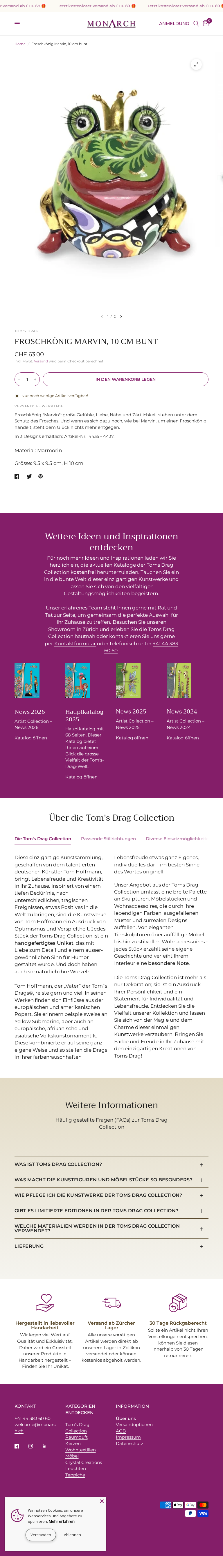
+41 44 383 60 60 (33, 1418)
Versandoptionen (134, 1424)
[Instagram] (34, 1446)
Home (20, 44)
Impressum (128, 1437)
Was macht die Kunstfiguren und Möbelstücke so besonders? (104, 1180)
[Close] (102, 1501)
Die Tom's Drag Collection (43, 838)
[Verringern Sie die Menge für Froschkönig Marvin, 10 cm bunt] (19, 379)
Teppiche (75, 1475)
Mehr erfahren (62, 1521)
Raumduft (76, 1437)
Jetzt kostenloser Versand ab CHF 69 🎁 (84, 6)
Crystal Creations (83, 1462)
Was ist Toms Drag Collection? (58, 1164)
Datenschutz (129, 1443)
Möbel (72, 1456)
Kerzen (73, 1443)
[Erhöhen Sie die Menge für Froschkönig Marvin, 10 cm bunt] (35, 379)
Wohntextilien (80, 1450)
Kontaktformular (75, 643)
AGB (121, 1431)
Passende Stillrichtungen (108, 838)
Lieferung (29, 1246)
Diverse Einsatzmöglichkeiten (179, 838)
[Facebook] (21, 1446)
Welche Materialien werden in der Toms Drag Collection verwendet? (97, 1228)
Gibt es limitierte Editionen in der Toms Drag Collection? (96, 1210)
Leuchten (75, 1468)
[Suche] (196, 23)
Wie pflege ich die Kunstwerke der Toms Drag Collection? (98, 1195)
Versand (41, 361)
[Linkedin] (48, 1446)
